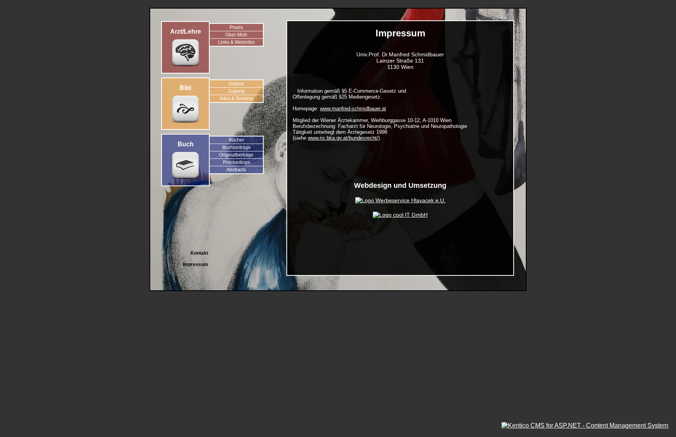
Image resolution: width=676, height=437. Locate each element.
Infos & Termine (236, 98)
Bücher (236, 140)
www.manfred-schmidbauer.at (353, 108)
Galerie (236, 83)
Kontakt (199, 253)
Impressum (195, 264)
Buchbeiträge (236, 147)
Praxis (236, 27)
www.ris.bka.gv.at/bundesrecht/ (343, 138)
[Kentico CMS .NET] (585, 425)
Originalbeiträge (236, 155)
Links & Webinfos (236, 42)
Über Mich (236, 35)
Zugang (236, 91)
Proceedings (236, 162)
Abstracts (236, 170)
